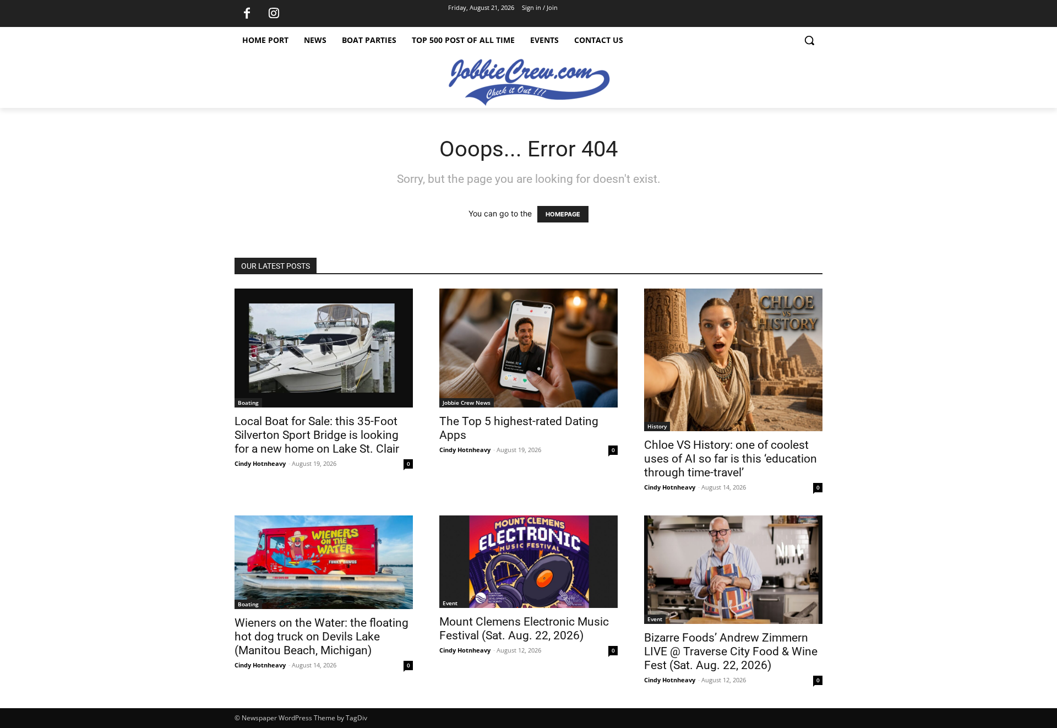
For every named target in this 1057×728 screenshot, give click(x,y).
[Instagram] (273, 14)
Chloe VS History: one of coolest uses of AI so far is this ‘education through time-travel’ (730, 458)
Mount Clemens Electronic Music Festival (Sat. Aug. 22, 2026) (524, 628)
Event (450, 603)
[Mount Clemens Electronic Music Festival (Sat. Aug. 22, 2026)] (528, 561)
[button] (809, 40)
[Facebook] (247, 14)
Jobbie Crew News (467, 402)
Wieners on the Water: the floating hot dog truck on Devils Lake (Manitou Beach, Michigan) (321, 636)
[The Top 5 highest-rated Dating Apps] (528, 348)
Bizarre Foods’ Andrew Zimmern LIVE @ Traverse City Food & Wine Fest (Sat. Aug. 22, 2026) (731, 651)
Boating (248, 402)
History (657, 426)
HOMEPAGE (563, 214)
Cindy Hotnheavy (260, 463)
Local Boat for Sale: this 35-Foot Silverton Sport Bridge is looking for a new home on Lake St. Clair (317, 435)
